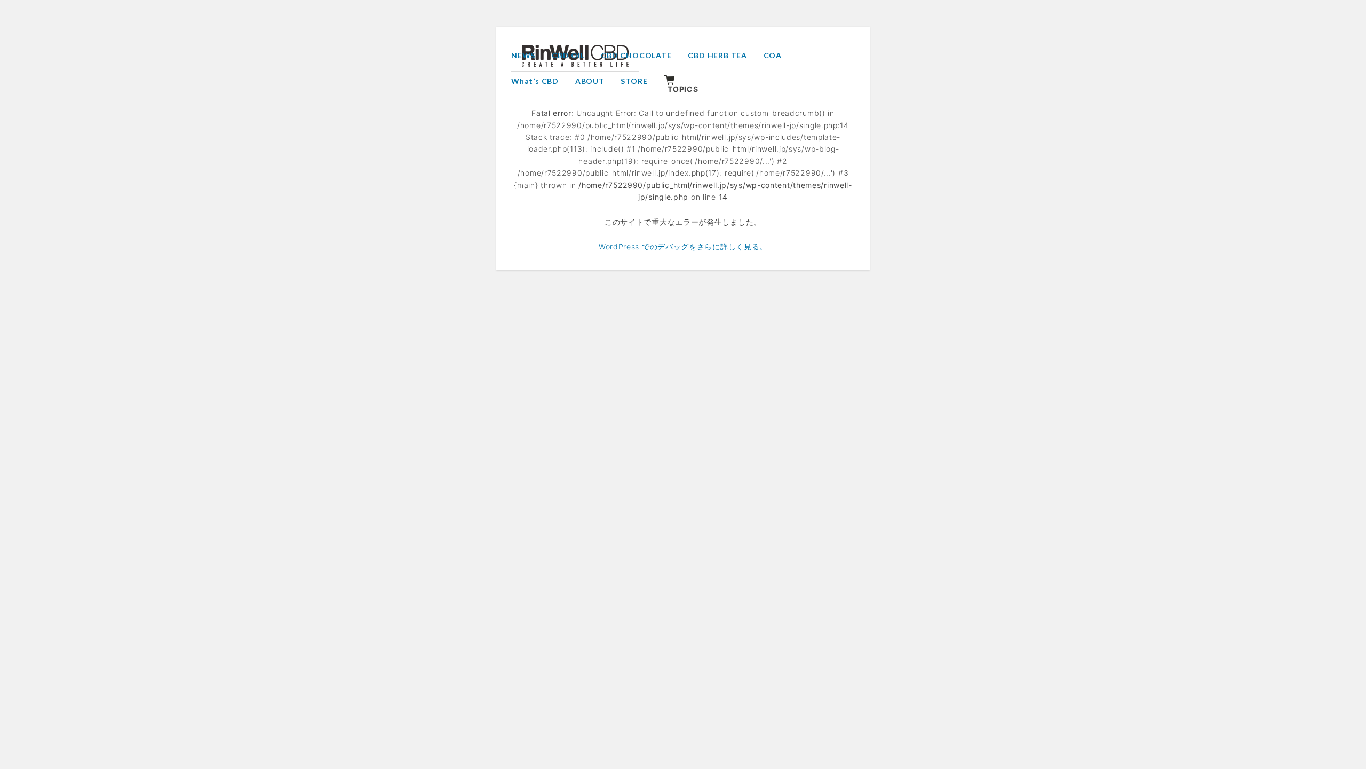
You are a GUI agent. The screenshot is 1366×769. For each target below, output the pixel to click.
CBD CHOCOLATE (636, 55)
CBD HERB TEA (717, 55)
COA (773, 55)
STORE (634, 80)
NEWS (523, 55)
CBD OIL (568, 55)
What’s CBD (535, 80)
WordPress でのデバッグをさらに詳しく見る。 (683, 246)
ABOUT (590, 80)
